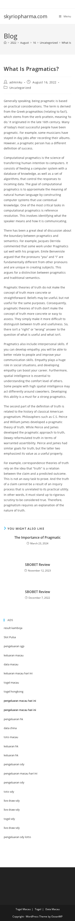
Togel (38, 909)
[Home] (5, 43)
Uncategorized (20, 88)
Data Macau (52, 909)
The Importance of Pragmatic (37, 537)
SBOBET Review (37, 564)
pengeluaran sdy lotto (17, 837)
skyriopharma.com (25, 16)
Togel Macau (23, 909)
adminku (15, 82)
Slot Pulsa (10, 637)
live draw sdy (12, 828)
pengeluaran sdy (14, 782)
